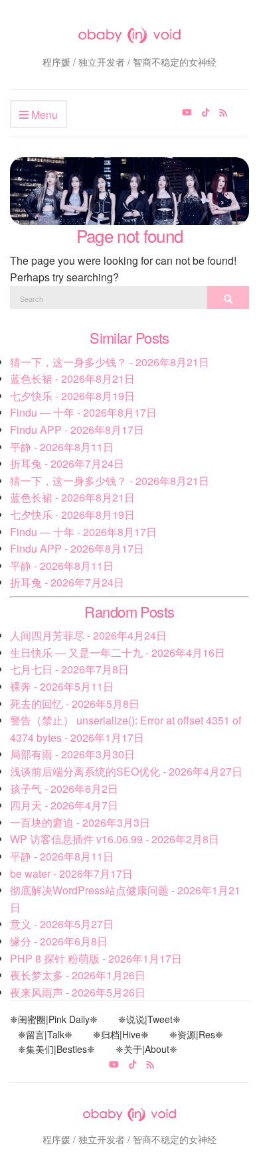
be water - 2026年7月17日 (71, 873)
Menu (43, 114)
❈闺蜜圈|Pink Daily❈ (54, 1019)
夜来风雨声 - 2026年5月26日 (77, 992)
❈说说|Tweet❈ (149, 1019)
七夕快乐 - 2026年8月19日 (72, 395)
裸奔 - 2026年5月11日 (62, 686)
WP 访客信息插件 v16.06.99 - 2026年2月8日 (114, 839)
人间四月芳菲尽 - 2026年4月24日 (88, 635)
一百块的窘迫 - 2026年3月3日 (80, 822)
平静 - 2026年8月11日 (62, 446)
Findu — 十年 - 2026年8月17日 (83, 412)
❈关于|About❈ (146, 1049)
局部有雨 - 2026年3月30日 (72, 754)
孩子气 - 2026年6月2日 (64, 788)
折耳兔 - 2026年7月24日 (67, 463)
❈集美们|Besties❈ (56, 1049)
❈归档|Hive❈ (121, 1034)
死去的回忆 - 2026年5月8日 (74, 703)
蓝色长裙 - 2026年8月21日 (72, 378)
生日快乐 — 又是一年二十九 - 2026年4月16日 (117, 652)
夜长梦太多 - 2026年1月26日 (77, 975)
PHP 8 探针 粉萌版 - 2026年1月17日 (96, 958)
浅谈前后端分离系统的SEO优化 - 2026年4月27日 (126, 771)
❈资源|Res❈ (196, 1034)
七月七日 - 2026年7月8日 (69, 669)
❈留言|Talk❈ (45, 1034)
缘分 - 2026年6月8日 (59, 941)
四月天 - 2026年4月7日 (64, 805)
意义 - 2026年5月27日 (62, 923)
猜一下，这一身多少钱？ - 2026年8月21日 (109, 362)
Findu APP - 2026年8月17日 (77, 429)
